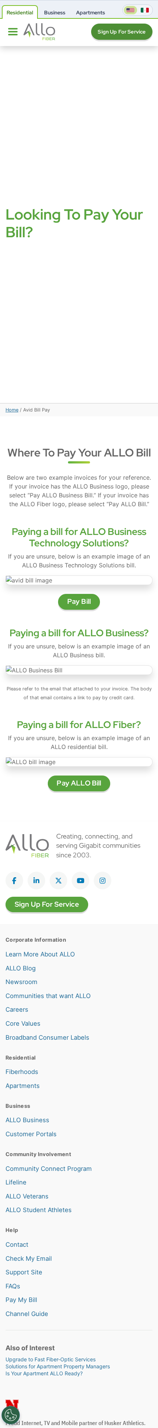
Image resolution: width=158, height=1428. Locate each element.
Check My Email (29, 1258)
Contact (17, 1244)
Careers (17, 1009)
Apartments (23, 1085)
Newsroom (21, 982)
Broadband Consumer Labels (47, 1037)
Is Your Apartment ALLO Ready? (44, 1373)
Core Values (23, 1023)
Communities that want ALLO (48, 996)
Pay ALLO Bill (79, 783)
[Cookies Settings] (10, 1415)
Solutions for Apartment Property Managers (58, 1366)
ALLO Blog (21, 968)
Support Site (24, 1272)
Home (12, 410)
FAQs (13, 1286)
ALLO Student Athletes (39, 1210)
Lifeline (16, 1182)
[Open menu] (13, 31)
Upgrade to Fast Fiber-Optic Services (51, 1359)
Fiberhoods (22, 1071)
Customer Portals (31, 1134)
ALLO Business (27, 1120)
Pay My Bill (21, 1299)
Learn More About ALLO (40, 954)
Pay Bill (79, 601)
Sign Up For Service (122, 31)
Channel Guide (27, 1313)
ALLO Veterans (27, 1196)
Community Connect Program (49, 1168)
